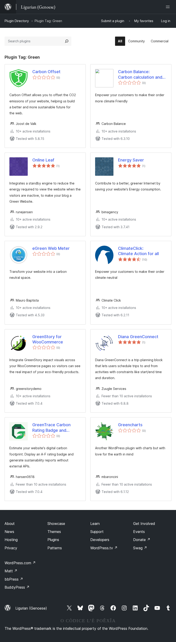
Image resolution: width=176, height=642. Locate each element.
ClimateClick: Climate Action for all (138, 251)
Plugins (53, 539)
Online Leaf (43, 160)
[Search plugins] (66, 41)
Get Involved (144, 523)
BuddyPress (17, 587)
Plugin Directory (17, 21)
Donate (141, 539)
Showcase (56, 523)
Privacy (11, 548)
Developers (99, 539)
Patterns (54, 548)
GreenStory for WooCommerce (47, 339)
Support (97, 531)
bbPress (14, 579)
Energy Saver (131, 160)
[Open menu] (168, 7)
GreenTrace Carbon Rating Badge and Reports (51, 427)
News (9, 531)
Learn (95, 523)
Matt (11, 571)
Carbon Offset (46, 71)
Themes (54, 531)
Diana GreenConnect (138, 336)
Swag (140, 548)
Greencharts (130, 424)
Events (139, 531)
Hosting (11, 539)
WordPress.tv (104, 548)
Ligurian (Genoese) (31, 608)
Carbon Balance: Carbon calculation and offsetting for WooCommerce (140, 74)
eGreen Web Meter (51, 248)
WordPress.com (20, 563)
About (10, 523)
